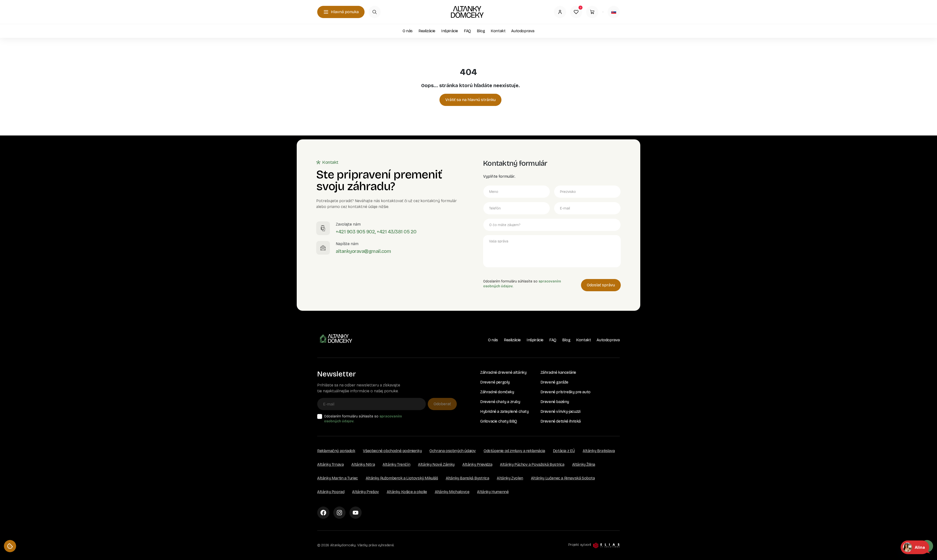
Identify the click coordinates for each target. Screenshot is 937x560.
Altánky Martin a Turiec (337, 478)
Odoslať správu (601, 285)
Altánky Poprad (330, 491)
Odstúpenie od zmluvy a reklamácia (514, 450)
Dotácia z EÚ (564, 450)
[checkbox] (319, 416)
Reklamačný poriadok (336, 450)
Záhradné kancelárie (558, 372)
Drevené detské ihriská (560, 421)
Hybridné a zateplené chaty (504, 411)
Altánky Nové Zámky (436, 464)
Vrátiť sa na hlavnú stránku (470, 99)
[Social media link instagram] (339, 513)
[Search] (374, 12)
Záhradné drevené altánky (503, 372)
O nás (408, 31)
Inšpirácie (449, 31)
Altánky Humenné (493, 491)
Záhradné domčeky (497, 392)
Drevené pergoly (495, 382)
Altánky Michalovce (452, 491)
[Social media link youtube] (355, 513)
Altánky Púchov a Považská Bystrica (532, 464)
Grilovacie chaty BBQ (498, 421)
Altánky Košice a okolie (407, 491)
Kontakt (498, 31)
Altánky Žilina (583, 464)
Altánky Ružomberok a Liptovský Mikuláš (402, 478)
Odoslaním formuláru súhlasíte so (363, 418)
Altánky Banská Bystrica (467, 478)
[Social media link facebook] (323, 513)
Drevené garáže (554, 382)
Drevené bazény (554, 401)
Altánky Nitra (363, 464)
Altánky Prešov (365, 491)
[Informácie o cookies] (10, 546)
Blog (481, 31)
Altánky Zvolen (510, 478)
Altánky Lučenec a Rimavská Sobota (563, 478)
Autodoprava (522, 31)
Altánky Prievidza (477, 464)
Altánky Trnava (330, 464)
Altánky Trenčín (396, 464)
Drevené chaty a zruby (500, 401)
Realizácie (426, 31)
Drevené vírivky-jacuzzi (560, 411)
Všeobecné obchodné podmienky (392, 450)
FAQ (467, 31)
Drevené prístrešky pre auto (565, 392)
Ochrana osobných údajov (452, 450)
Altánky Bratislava (599, 450)
